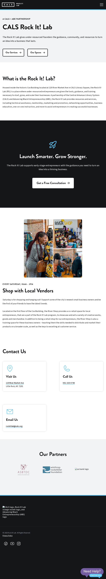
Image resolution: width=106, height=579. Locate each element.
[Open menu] (102, 5)
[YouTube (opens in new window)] (12, 543)
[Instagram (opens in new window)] (19, 543)
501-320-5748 (69, 383)
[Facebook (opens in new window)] (6, 543)
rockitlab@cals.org (14, 426)
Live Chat (92, 573)
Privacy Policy (8, 536)
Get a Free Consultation (51, 183)
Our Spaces (35, 52)
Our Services (12, 52)
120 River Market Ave (15, 383)
